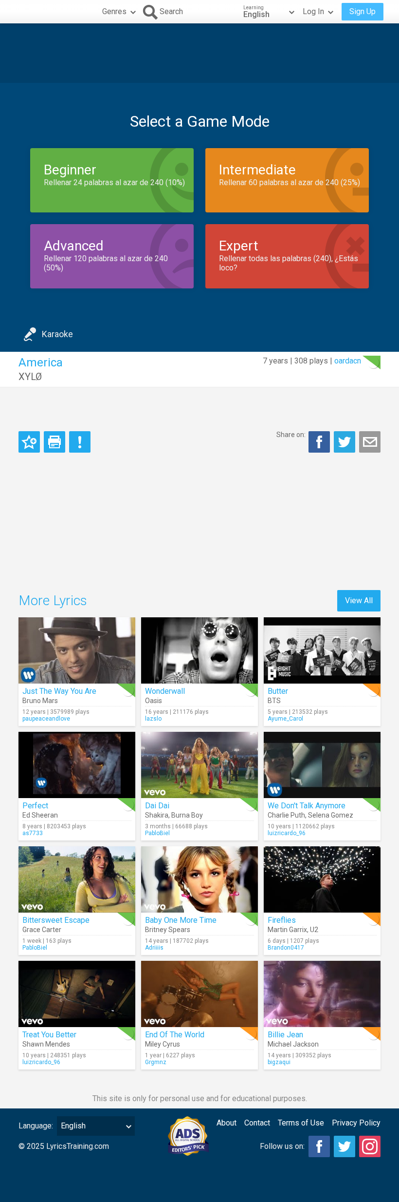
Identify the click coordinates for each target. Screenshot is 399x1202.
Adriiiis (154, 947)
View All (359, 600)
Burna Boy (187, 815)
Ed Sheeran (40, 815)
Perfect (35, 805)
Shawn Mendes (46, 1044)
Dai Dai (157, 805)
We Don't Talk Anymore (306, 805)
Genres (114, 11)
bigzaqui (279, 1062)
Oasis (153, 701)
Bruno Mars (40, 701)
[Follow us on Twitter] (344, 1146)
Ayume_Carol (285, 718)
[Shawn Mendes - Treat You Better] (76, 994)
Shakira (156, 815)
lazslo (153, 718)
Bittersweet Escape (56, 920)
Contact (257, 1122)
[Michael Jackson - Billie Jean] (322, 994)
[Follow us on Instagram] (370, 1146)
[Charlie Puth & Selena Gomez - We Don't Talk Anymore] (322, 765)
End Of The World (174, 1034)
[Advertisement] (199, 53)
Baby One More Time (181, 920)
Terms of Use (301, 1122)
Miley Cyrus (162, 1044)
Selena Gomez (330, 815)
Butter (278, 691)
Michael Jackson (293, 1044)
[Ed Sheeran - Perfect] (76, 765)
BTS (274, 701)
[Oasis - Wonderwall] (199, 650)
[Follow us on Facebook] (319, 1146)
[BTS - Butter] (322, 650)
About (226, 1122)
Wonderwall (165, 691)
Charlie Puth (286, 815)
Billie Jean (285, 1034)
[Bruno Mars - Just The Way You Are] (76, 650)
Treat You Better (49, 1034)
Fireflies (282, 920)
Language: (35, 1125)
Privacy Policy (356, 1122)
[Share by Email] (370, 442)
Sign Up (362, 11)
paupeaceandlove (46, 718)
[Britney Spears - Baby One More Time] (199, 879)
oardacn (347, 360)
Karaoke (57, 334)
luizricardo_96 (287, 833)
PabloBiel (157, 833)
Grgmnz (155, 1062)
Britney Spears (167, 930)
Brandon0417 (286, 947)
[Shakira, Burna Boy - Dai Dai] (199, 765)
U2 (314, 930)
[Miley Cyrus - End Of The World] (199, 994)
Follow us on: (282, 1146)
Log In (313, 11)
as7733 (32, 833)
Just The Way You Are (59, 691)
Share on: (291, 434)
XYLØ (30, 376)
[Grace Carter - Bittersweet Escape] (76, 879)
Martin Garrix (287, 930)
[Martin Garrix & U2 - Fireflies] (322, 879)
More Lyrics (52, 600)
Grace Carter (41, 930)
